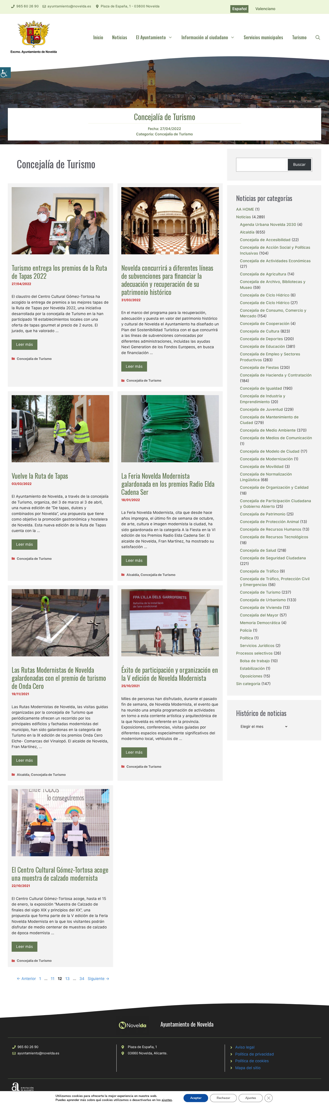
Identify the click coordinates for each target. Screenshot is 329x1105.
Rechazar (223, 1098)
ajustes (167, 1100)
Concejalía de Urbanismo (263, 600)
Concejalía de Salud (258, 550)
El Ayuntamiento (151, 37)
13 (68, 978)
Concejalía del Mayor (259, 615)
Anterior (26, 978)
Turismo (299, 37)
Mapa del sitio (248, 1068)
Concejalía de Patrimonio (262, 514)
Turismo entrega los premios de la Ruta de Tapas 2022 (59, 272)
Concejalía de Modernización (266, 459)
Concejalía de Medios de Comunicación (276, 438)
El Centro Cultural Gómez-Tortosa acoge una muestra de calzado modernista (60, 874)
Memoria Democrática (260, 623)
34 (82, 978)
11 (53, 978)
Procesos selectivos (254, 653)
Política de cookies (252, 1061)
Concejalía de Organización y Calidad (274, 487)
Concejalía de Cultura (259, 331)
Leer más (24, 344)
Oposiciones (251, 676)
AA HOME (245, 209)
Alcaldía (132, 575)
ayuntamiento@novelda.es (69, 6)
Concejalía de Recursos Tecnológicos (274, 537)
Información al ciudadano (205, 37)
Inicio (98, 37)
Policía (246, 630)
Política (246, 638)
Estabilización (252, 668)
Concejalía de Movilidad (262, 466)
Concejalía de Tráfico (259, 571)
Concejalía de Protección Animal (269, 521)
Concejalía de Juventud (261, 409)
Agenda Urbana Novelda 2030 (268, 224)
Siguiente (98, 978)
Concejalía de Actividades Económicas (275, 261)
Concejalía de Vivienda (261, 607)
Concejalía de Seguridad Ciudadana (273, 558)
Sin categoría (248, 683)
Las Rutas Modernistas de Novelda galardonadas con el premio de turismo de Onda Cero (59, 678)
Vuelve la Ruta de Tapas (40, 476)
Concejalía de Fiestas (259, 367)
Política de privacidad (254, 1054)
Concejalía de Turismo (174, 134)
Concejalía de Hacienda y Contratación (276, 375)
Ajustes (250, 1098)
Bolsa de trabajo (255, 661)
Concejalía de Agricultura (263, 274)
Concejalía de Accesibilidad (265, 240)
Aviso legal (244, 1047)
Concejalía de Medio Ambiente (268, 430)
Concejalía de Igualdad (261, 388)
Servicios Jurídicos (257, 645)
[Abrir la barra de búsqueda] (318, 37)
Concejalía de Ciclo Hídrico (264, 295)
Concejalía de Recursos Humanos (270, 529)
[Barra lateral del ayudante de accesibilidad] (5, 72)
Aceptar (195, 1098)
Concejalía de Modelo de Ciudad (269, 451)
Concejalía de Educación (262, 346)
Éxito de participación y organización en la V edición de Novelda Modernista (169, 674)
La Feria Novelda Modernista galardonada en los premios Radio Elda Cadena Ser (167, 484)
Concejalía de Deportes (261, 339)
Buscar (299, 164)
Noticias (119, 37)
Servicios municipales (263, 37)
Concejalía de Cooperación (264, 323)
